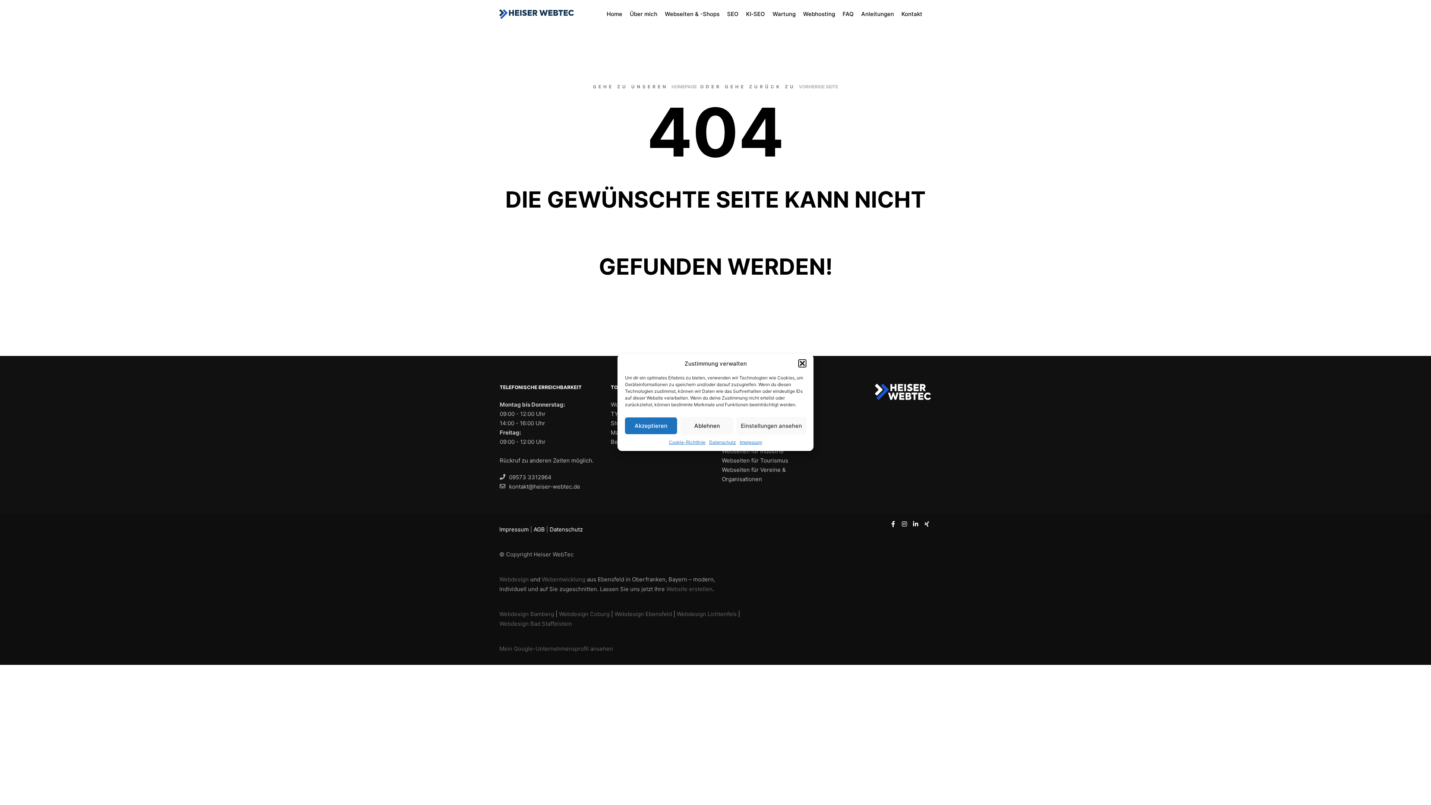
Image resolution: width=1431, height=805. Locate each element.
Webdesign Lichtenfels (707, 614)
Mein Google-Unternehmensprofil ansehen (556, 648)
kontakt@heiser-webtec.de (544, 486)
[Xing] (927, 524)
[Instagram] (904, 524)
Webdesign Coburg (584, 614)
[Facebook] (893, 524)
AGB (539, 529)
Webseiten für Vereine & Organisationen (754, 474)
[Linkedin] (915, 524)
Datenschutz (722, 442)
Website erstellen (689, 589)
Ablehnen (707, 425)
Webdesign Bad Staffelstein (535, 623)
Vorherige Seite (818, 86)
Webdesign (514, 579)
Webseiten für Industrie (753, 451)
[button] (802, 363)
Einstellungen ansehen (771, 425)
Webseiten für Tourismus (755, 460)
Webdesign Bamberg (526, 614)
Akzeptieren (651, 425)
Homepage (684, 86)
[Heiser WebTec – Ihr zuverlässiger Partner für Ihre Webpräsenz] (536, 14)
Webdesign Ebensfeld (643, 614)
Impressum (751, 442)
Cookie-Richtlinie (687, 442)
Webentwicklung (563, 579)
